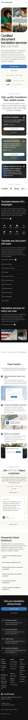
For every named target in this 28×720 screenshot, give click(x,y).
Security (15, 709)
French (10, 227)
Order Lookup (13, 684)
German (23, 233)
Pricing (2, 669)
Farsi (10, 233)
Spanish (4, 227)
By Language (13, 661)
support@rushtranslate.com (8, 705)
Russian (17, 233)
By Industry (13, 668)
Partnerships (23, 676)
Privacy (10, 709)
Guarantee (22, 681)
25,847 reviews (18, 75)
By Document (13, 664)
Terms (2, 709)
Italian (4, 233)
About (21, 661)
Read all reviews (13, 492)
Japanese (17, 227)
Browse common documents (7, 259)
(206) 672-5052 (5, 703)
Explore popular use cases (7, 324)
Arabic (23, 227)
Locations (22, 679)
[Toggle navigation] (26, 2)
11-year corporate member (17, 84)
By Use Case (13, 666)
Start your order (14, 66)
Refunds (6, 709)
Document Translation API (3, 687)
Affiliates (22, 674)
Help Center (13, 676)
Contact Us (22, 664)
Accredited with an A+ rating (18, 80)
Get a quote (14, 70)
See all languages (5, 218)
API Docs (12, 682)
